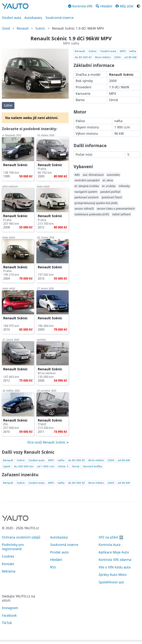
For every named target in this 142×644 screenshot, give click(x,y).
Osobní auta (11, 17)
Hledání (56, 559)
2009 (117, 57)
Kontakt (8, 564)
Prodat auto (59, 552)
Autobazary (33, 17)
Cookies (8, 556)
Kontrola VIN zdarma (115, 559)
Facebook (9, 615)
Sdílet (8, 105)
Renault (23, 28)
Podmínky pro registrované (13, 546)
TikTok (7, 623)
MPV (123, 51)
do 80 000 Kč (83, 57)
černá (75, 466)
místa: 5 (63, 466)
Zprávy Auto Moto (113, 574)
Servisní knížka (92, 466)
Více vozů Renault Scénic (47, 442)
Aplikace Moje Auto (114, 552)
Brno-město (103, 57)
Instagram (10, 608)
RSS (53, 567)
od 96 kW (130, 57)
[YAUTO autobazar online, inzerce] (15, 6)
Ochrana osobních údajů (21, 537)
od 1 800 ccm (45, 466)
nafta (132, 51)
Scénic (40, 28)
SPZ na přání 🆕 (111, 537)
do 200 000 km (23, 466)
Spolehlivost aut (111, 582)
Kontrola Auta (109, 544)
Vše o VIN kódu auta (115, 567)
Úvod (6, 28)
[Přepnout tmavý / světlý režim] (138, 5)
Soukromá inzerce (59, 17)
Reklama (8, 571)
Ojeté (6, 466)
